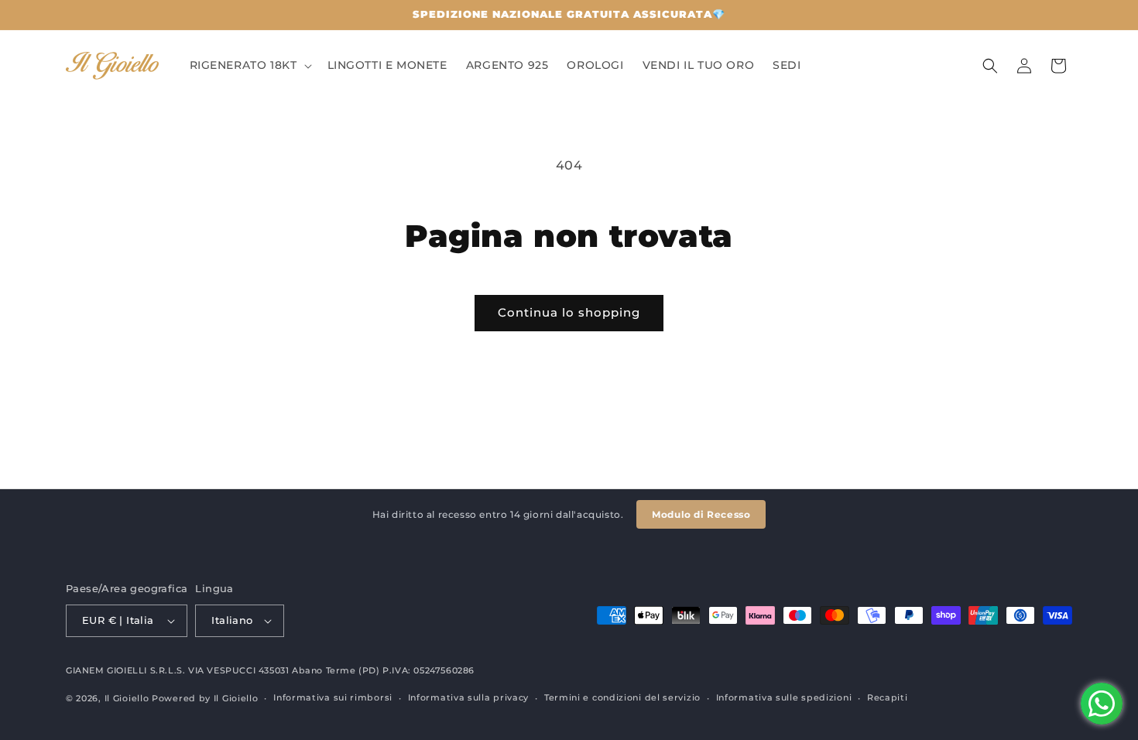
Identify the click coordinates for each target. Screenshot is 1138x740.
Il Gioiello (127, 698)
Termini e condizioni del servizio (622, 697)
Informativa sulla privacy (469, 697)
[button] (249, 65)
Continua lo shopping (569, 312)
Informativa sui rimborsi (332, 697)
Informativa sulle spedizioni (784, 697)
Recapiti (887, 697)
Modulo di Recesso (701, 514)
